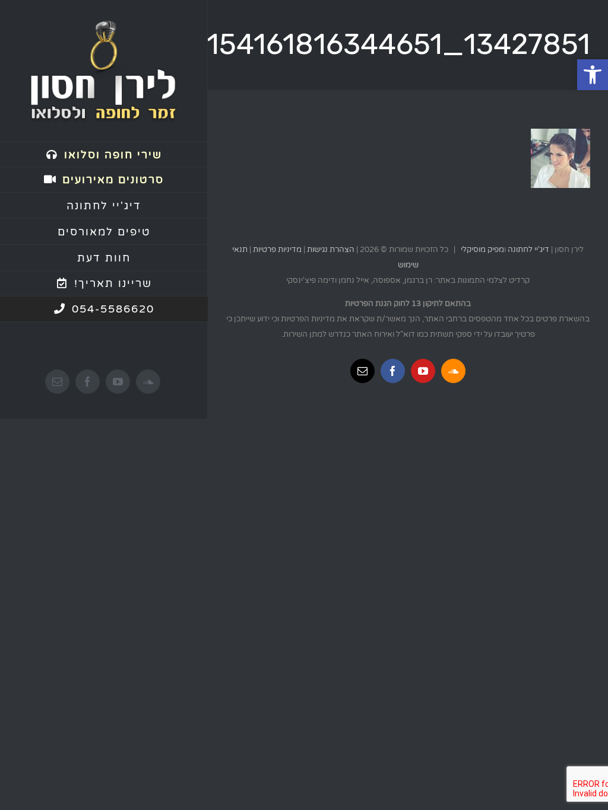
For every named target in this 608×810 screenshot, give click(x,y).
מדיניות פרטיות (277, 249)
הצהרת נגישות (330, 249)
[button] (592, 74)
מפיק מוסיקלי (482, 249)
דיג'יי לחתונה (528, 249)
